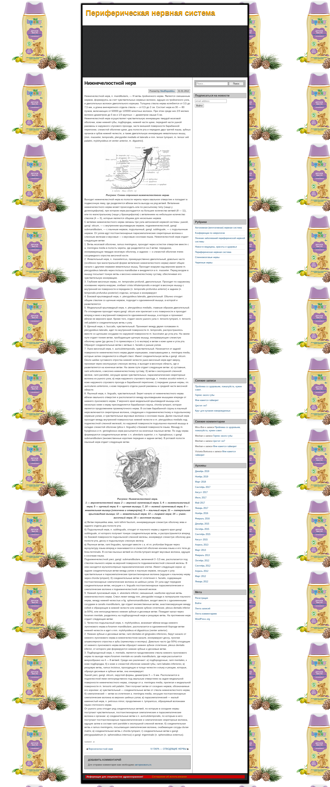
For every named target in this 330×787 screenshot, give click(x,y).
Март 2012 (200, 576)
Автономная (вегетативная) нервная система (218, 227)
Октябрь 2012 (202, 560)
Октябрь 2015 (202, 529)
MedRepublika (167, 91)
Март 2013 (200, 550)
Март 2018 (200, 481)
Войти (198, 603)
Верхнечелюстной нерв (101, 749)
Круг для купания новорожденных (212, 410)
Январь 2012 (201, 581)
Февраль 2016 (202, 518)
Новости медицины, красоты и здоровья (216, 246)
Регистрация (201, 598)
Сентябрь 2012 (202, 565)
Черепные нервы (203, 262)
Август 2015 (201, 539)
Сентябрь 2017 (202, 487)
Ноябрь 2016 (201, 513)
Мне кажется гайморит (207, 400)
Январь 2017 (201, 508)
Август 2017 (201, 492)
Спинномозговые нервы (207, 257)
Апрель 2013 (201, 544)
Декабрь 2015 (202, 523)
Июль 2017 (200, 497)
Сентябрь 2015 (202, 534)
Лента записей (202, 608)
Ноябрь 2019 (201, 476)
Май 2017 (200, 502)
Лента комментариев (206, 613)
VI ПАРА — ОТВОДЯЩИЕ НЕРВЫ (168, 749)
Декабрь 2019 (202, 471)
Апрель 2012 (201, 571)
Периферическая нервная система (150, 12)
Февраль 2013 (202, 555)
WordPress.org (202, 619)
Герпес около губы (204, 395)
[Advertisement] (165, 52)
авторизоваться (143, 764)
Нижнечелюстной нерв (110, 83)
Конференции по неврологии (210, 233)
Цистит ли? (201, 405)
